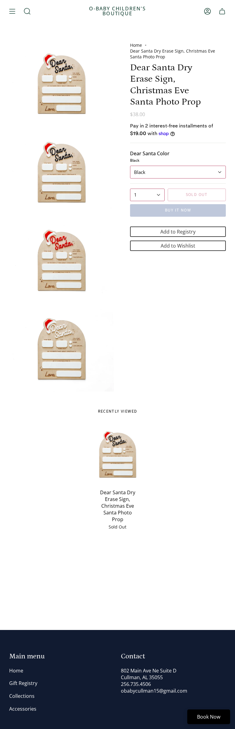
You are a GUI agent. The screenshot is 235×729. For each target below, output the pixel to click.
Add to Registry (178, 231)
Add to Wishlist (178, 245)
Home (136, 45)
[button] (27, 11)
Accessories (22, 708)
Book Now (208, 716)
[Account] (207, 11)
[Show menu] (12, 11)
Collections (22, 696)
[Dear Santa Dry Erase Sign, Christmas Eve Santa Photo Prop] (117, 455)
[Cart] (222, 11)
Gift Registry (23, 683)
